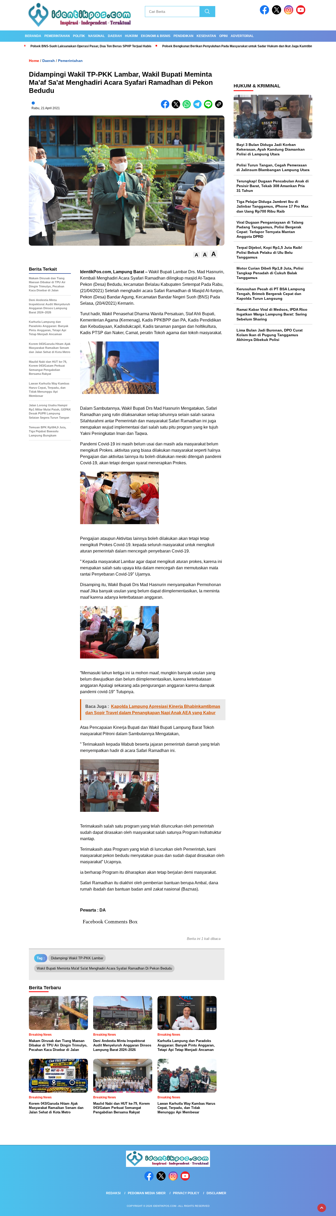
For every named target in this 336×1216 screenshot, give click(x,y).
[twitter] (277, 13)
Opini (223, 36)
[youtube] (301, 13)
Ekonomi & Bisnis (155, 36)
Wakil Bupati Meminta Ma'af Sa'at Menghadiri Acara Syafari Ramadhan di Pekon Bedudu (104, 968)
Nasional (96, 36)
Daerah (115, 36)
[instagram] (289, 13)
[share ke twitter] (177, 107)
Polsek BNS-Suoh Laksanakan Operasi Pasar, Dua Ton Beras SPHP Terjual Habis (90, 46)
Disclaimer (216, 1193)
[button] (196, 255)
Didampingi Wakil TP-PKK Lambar (77, 958)
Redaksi (113, 1193)
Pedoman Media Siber (147, 1193)
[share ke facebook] (166, 107)
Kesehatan (206, 36)
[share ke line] (209, 107)
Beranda (33, 36)
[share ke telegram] (198, 107)
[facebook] (265, 13)
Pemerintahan (57, 36)
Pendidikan (183, 36)
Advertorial (242, 36)
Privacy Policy (186, 1193)
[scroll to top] (322, 1207)
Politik (79, 36)
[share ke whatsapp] (187, 107)
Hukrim (131, 36)
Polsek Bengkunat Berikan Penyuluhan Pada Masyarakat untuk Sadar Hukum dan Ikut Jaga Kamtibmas (240, 46)
